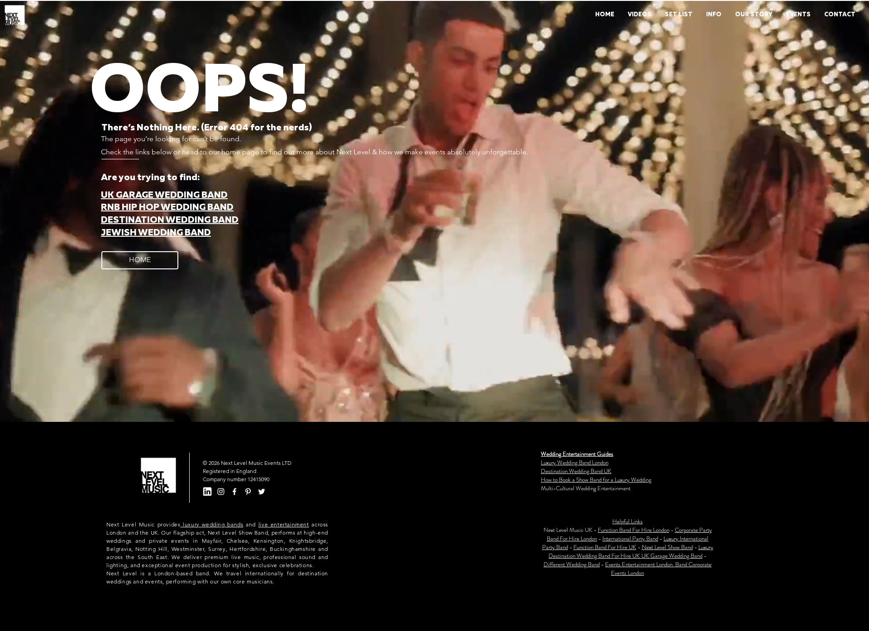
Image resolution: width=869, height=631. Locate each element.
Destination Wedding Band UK (576, 471)
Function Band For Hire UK (604, 547)
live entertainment (283, 524)
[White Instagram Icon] (220, 491)
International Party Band (630, 538)
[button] (713, 15)
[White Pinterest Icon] (248, 491)
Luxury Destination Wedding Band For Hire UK (631, 551)
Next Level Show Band (667, 547)
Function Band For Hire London (633, 530)
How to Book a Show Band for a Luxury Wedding (596, 479)
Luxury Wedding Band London (574, 462)
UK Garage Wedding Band (671, 555)
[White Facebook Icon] (234, 491)
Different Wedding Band (572, 564)
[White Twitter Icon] (261, 491)
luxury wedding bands (211, 524)
